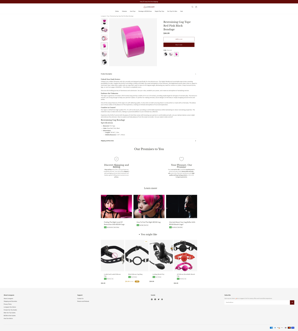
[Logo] (149, 6)
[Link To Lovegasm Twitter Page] (158, 299)
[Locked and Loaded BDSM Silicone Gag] (112, 255)
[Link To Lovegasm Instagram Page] (152, 299)
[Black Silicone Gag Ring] (137, 255)
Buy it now (179, 44)
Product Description (106, 74)
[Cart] (196, 7)
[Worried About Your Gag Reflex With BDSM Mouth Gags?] (149, 213)
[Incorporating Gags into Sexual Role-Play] (181, 213)
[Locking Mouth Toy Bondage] (161, 255)
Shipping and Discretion (107, 141)
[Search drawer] (192, 7)
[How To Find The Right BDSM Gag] (116, 211)
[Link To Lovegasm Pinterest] (162, 299)
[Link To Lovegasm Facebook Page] (155, 299)
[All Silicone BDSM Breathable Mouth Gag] (185, 255)
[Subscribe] (292, 302)
